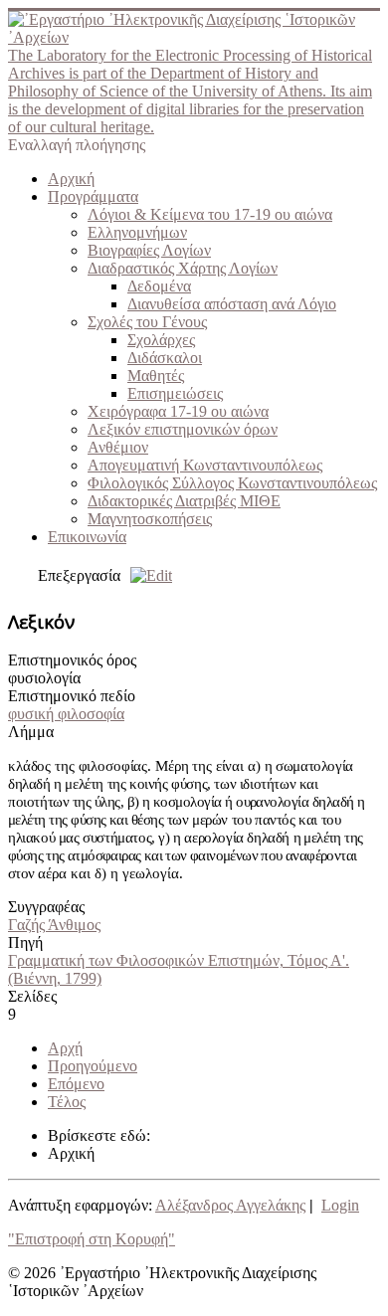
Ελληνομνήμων (137, 232)
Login (340, 1205)
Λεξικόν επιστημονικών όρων (183, 429)
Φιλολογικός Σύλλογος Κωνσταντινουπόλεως (232, 482)
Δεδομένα (159, 286)
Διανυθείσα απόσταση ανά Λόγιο (231, 303)
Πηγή (25, 942)
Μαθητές (155, 375)
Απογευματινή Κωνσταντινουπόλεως (205, 465)
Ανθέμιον (118, 447)
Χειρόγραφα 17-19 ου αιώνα (178, 411)
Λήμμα (31, 731)
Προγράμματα (93, 196)
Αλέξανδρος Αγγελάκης (230, 1205)
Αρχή (65, 1047)
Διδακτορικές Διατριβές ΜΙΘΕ (184, 500)
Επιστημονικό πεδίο (71, 695)
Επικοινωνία (87, 536)
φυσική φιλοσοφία (66, 713)
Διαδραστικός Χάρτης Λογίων (183, 268)
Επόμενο (76, 1083)
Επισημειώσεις (175, 393)
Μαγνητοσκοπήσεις (150, 518)
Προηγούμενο (92, 1065)
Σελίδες (32, 996)
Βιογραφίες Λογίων (149, 250)
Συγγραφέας (46, 906)
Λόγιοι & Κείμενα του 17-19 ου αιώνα (210, 214)
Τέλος (67, 1101)
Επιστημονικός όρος (72, 660)
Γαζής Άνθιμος (54, 924)
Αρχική (71, 178)
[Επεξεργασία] (146, 575)
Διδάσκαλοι (164, 357)
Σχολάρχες (161, 339)
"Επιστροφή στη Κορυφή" (91, 1238)
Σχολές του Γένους (147, 321)
